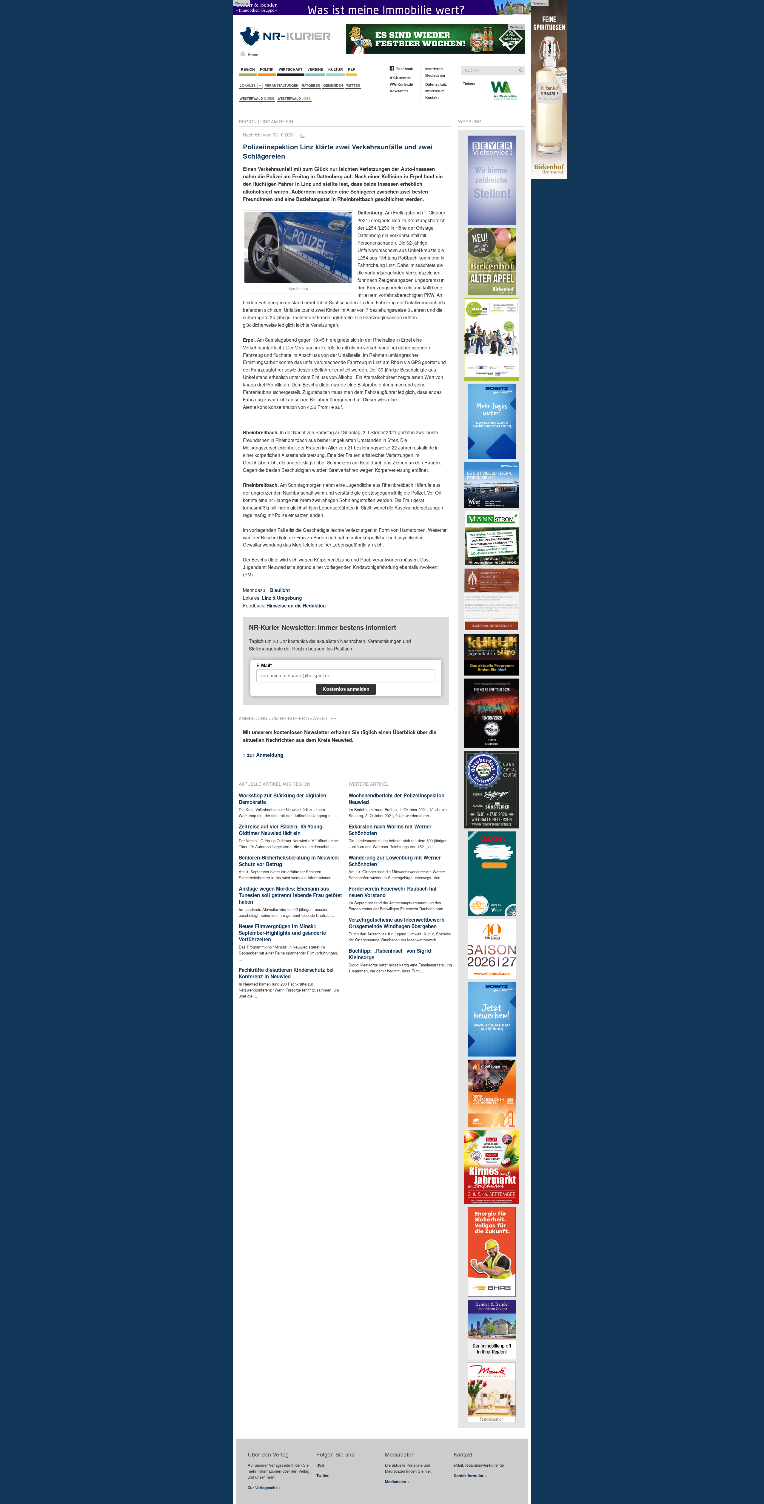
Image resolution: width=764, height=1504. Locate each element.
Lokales (248, 85)
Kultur (335, 69)
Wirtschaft (290, 69)
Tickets (469, 83)
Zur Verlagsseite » (264, 1487)
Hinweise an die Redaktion (296, 605)
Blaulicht (280, 590)
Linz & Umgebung (282, 597)
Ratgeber (311, 85)
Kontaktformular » (470, 1475)
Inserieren (434, 68)
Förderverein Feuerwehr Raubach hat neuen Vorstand (393, 892)
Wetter (353, 85)
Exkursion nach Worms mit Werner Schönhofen (390, 830)
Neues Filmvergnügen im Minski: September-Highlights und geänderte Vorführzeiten (282, 933)
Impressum (435, 90)
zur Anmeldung (265, 754)
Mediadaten (435, 75)
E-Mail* (264, 665)
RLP (351, 69)
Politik (267, 69)
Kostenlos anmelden (346, 689)
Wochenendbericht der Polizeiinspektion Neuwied (396, 798)
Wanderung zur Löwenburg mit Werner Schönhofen (395, 861)
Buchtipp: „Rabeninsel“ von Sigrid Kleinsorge (390, 954)
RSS (320, 1465)
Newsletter (399, 90)
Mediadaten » (397, 1481)
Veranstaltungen (281, 85)
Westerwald (257, 98)
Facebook (404, 68)
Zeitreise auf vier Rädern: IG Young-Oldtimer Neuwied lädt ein (281, 830)
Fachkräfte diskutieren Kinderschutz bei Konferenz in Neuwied (286, 973)
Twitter (322, 1475)
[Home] (243, 53)
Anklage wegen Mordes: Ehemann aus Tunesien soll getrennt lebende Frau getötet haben (290, 895)
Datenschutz (436, 84)
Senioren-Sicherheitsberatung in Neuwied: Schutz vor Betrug (289, 861)
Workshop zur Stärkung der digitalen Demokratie (282, 798)
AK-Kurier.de (401, 77)
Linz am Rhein (276, 121)
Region (248, 69)
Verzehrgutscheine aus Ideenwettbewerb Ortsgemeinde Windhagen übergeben (396, 923)
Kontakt (432, 97)
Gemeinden (333, 85)
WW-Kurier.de (401, 84)
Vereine (315, 69)
